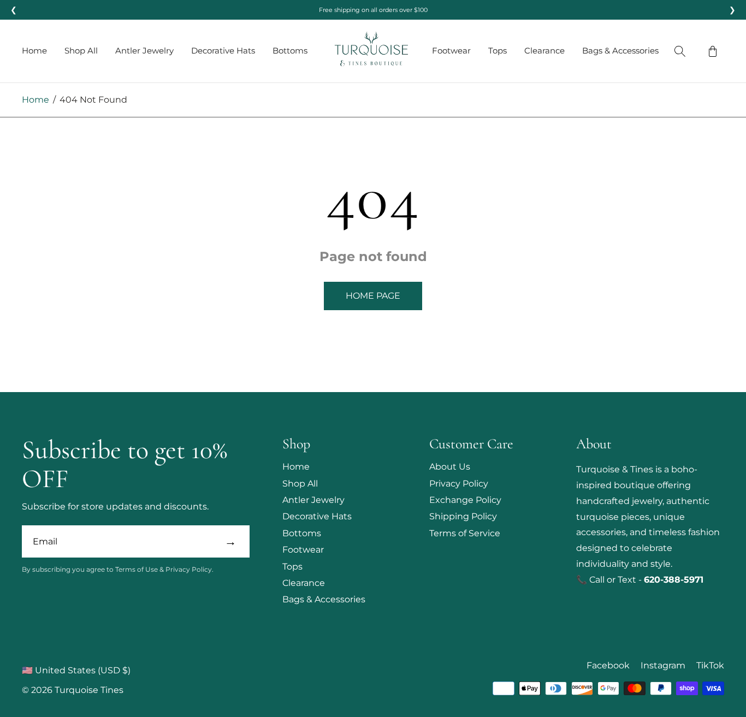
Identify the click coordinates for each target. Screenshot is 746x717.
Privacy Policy (458, 483)
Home (34, 50)
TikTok (710, 666)
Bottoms (290, 50)
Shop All (81, 50)
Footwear (451, 50)
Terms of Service (464, 533)
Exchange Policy (465, 500)
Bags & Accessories (620, 50)
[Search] (679, 51)
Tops (497, 50)
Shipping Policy (463, 516)
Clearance (544, 50)
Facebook (608, 666)
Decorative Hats (223, 50)
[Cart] (712, 51)
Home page (373, 296)
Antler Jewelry (144, 50)
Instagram (663, 666)
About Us (449, 466)
